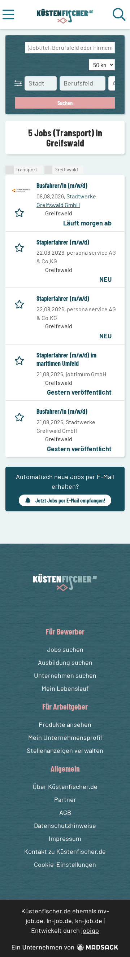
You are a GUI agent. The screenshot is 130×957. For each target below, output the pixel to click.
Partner (65, 799)
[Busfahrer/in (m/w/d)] (21, 190)
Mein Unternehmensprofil (65, 737)
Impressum (65, 838)
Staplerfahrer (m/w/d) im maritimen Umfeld (66, 359)
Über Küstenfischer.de (65, 786)
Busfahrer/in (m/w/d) (61, 185)
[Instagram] (73, 608)
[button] (20, 83)
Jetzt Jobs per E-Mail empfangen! (70, 500)
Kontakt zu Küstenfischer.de (65, 851)
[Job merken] (21, 211)
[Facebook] (59, 608)
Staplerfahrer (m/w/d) (62, 242)
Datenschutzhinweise (65, 825)
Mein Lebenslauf (65, 688)
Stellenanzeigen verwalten (65, 750)
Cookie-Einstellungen (65, 864)
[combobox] (70, 47)
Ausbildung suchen (65, 662)
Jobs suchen (65, 649)
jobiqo (90, 930)
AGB (65, 812)
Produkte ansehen (65, 724)
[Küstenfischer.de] (65, 14)
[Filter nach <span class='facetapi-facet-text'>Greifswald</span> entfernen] (48, 170)
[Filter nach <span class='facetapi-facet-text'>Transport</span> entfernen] (9, 170)
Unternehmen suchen (65, 675)
